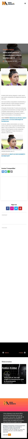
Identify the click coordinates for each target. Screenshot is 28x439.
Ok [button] (9, 434)
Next (24, 375)
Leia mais (5, 434)
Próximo (21, 352)
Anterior (7, 352)
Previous (4, 375)
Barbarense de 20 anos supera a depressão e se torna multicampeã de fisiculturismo (13, 119)
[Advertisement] (14, 27)
